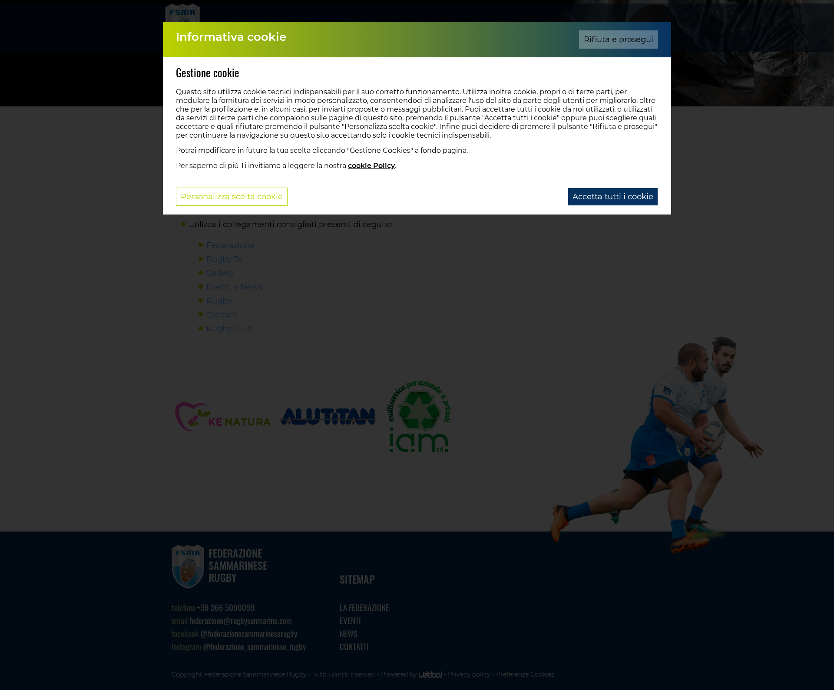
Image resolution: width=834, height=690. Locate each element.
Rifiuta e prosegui (618, 39)
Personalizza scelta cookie (232, 196)
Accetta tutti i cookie (613, 196)
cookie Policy (371, 166)
